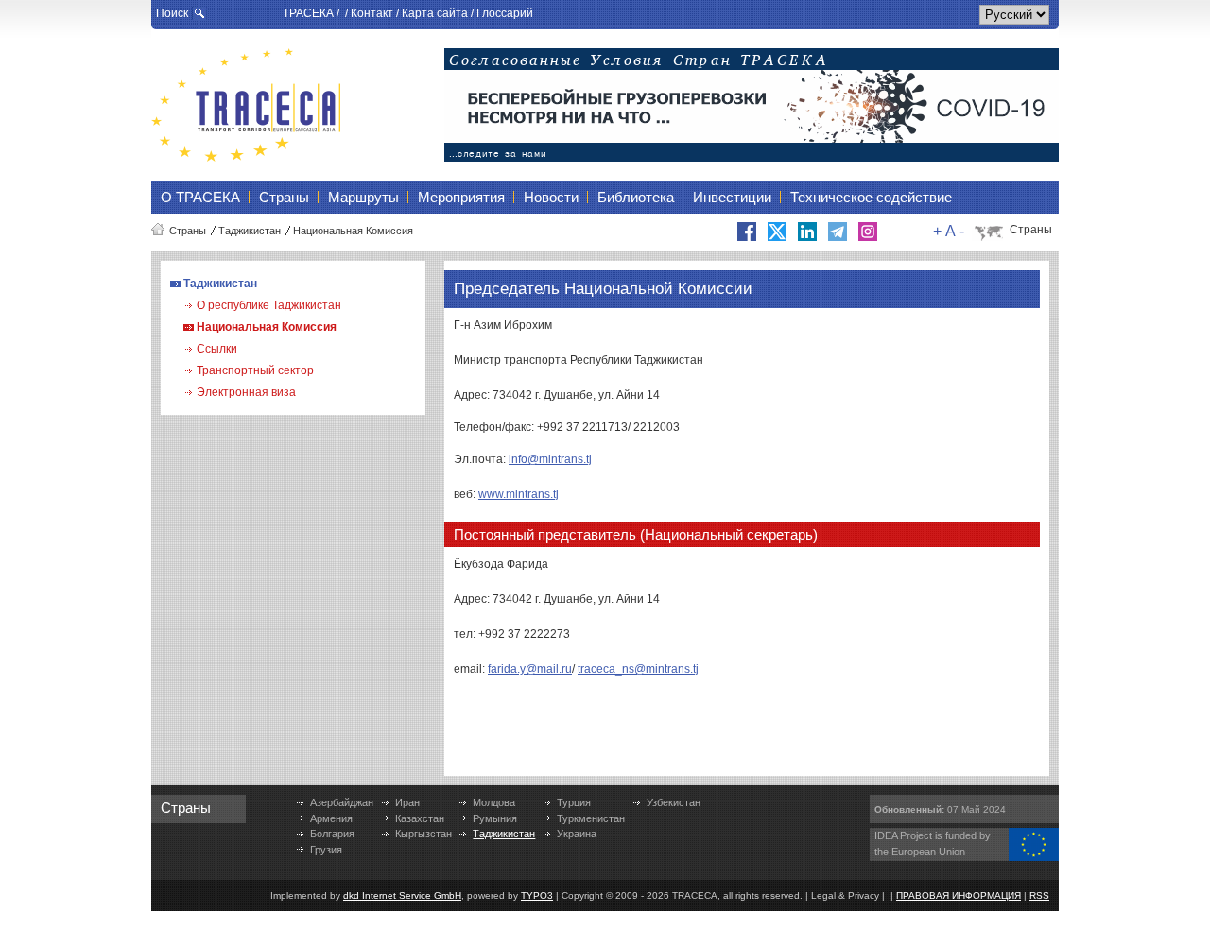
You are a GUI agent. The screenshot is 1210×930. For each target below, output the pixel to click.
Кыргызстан (423, 833)
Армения (331, 818)
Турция (574, 802)
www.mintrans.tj (518, 494)
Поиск (172, 13)
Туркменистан (591, 818)
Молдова (494, 802)
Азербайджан (341, 802)
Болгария (332, 833)
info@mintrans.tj (550, 459)
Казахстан (419, 818)
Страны (187, 230)
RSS (1039, 895)
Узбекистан (673, 802)
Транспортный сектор (255, 370)
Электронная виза (246, 392)
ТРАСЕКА (308, 13)
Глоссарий (504, 13)
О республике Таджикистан (269, 305)
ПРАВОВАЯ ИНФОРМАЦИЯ (958, 895)
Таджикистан (249, 230)
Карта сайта (435, 13)
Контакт (372, 13)
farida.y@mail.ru (530, 669)
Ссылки (217, 348)
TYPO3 (537, 895)
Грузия (326, 849)
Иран (407, 802)
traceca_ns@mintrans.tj (638, 669)
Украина (576, 833)
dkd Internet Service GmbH (402, 895)
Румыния (495, 818)
